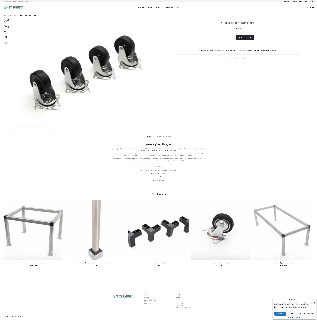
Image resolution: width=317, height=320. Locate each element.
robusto (210, 50)
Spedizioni (146, 297)
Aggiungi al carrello (246, 38)
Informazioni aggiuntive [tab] (164, 137)
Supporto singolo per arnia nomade (33, 263)
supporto (247, 50)
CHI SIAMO (287, 1)
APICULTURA (140, 7)
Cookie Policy (291, 317)
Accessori (16, 15)
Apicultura (10, 15)
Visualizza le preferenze (307, 313)
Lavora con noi (180, 298)
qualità (201, 50)
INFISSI (150, 7)
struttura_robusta (232, 50)
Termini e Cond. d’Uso (150, 300)
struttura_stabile (241, 50)
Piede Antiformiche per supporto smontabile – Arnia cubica (96, 263)
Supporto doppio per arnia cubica (284, 263)
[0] (311, 7)
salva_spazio (215, 50)
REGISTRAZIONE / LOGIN (300, 1)
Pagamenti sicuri (148, 298)
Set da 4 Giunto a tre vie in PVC (158, 263)
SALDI (178, 7)
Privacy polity (297, 317)
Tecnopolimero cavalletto (270, 50)
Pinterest (247, 58)
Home (4, 15)
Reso (145, 301)
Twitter (238, 58)
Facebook (230, 58)
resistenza (205, 50)
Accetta (280, 313)
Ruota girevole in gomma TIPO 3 (221, 263)
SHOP (312, 1)
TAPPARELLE (159, 7)
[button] (314, 300)
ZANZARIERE (169, 7)
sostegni (225, 50)
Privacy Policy (147, 303)
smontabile (220, 50)
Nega (292, 313)
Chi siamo (178, 297)
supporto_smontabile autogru (257, 50)
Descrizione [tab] (149, 137)
